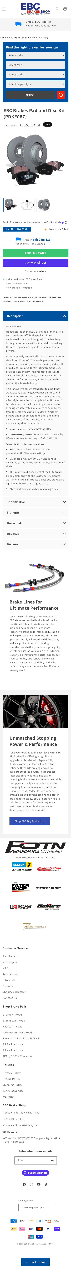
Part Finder (10, 956)
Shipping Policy (13, 1085)
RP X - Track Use (13, 1050)
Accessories (10, 974)
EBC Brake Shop (31, 1244)
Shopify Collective (14, 992)
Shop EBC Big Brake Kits (30, 821)
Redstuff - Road (12, 1026)
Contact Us (10, 998)
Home (3, 37)
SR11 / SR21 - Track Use (18, 1056)
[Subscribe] (53, 1160)
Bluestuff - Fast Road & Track (21, 1038)
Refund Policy (11, 1079)
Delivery (8, 986)
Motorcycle (10, 962)
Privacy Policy (12, 1073)
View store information (19, 287)
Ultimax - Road (12, 1014)
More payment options (35, 271)
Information (10, 980)
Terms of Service (13, 1091)
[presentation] (15, 164)
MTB (5, 968)
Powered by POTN (46, 1244)
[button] (4, 9)
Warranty (9, 1096)
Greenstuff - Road (14, 1020)
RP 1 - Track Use (13, 1044)
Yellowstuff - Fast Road (17, 1032)
